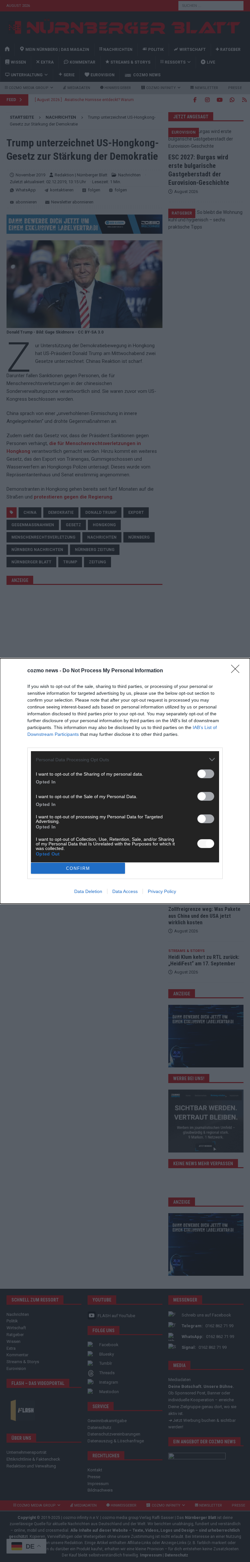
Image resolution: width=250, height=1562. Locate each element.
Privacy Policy (162, 891)
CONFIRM (78, 868)
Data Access (125, 891)
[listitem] (125, 759)
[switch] (205, 773)
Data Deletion (88, 891)
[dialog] (125, 781)
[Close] (237, 671)
